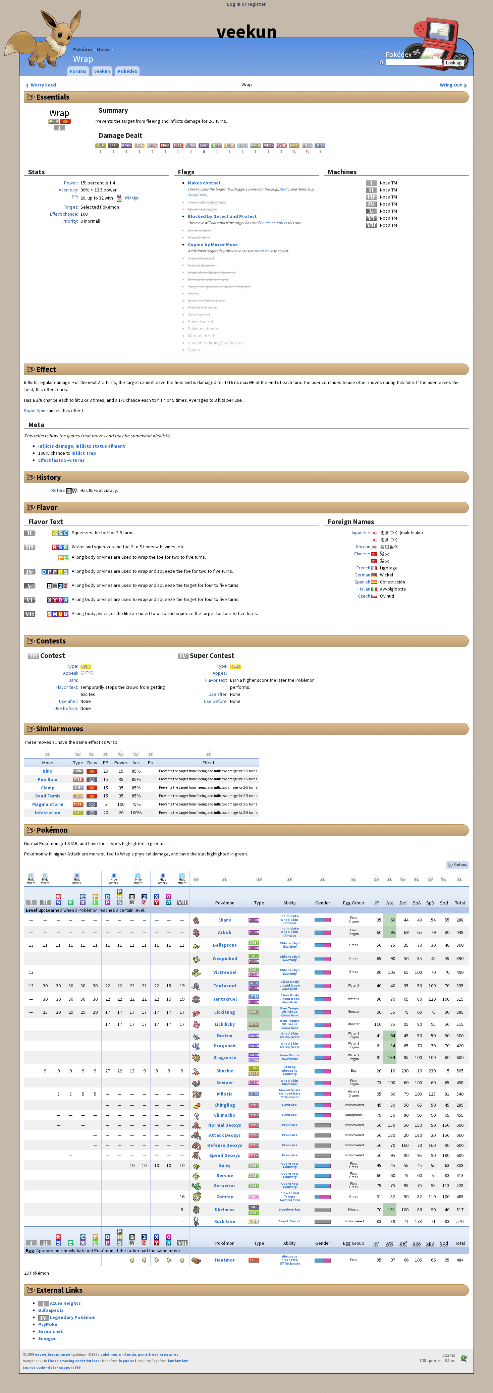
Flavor (47, 507)
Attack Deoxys (225, 1135)
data (52, 1367)
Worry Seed (43, 85)
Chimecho (224, 1115)
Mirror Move (263, 250)
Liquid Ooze (289, 985)
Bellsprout (225, 945)
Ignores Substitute (206, 300)
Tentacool (224, 986)
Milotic (224, 1094)
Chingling (224, 1105)
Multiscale (289, 1059)
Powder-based (203, 307)
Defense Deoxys (224, 1145)
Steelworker (289, 1209)
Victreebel (224, 972)
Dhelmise (225, 1210)
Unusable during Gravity (211, 272)
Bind (48, 771)
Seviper (224, 1082)
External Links (59, 1290)
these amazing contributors (73, 1360)
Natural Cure (289, 1200)
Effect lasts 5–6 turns (61, 460)
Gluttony (289, 946)
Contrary (289, 1074)
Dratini (224, 1036)
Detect (265, 222)
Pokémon (52, 830)
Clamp (48, 788)
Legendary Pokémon (73, 1317)
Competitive (289, 1093)
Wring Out (451, 85)
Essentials (52, 97)
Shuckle (224, 1071)
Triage (289, 1196)
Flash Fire (289, 1260)
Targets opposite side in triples (219, 286)
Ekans (224, 920)
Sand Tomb (47, 796)
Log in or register (246, 4)
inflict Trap (83, 453)
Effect (46, 369)
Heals (193, 293)
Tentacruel (225, 999)
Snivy (224, 1165)
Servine (225, 1175)
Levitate (289, 1105)
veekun (246, 31)
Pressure (289, 1125)
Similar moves (59, 728)
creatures (169, 1354)
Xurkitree (224, 1221)
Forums (78, 71)
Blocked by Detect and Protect (222, 216)
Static (284, 189)
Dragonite (224, 1057)
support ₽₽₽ (70, 1367)
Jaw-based (199, 315)
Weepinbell (225, 958)
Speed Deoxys (224, 1155)
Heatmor (225, 1260)
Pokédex (83, 49)
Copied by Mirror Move (213, 244)
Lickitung (224, 1012)
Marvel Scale (289, 1037)
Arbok (224, 932)
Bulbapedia (51, 1310)
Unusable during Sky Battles (216, 343)
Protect (281, 222)
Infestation (47, 813)
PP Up (131, 198)
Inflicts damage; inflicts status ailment (81, 446)
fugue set (127, 1360)
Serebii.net (50, 1331)
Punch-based (201, 258)
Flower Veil (289, 1193)
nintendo (127, 1354)
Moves (104, 49)
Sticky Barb (197, 194)
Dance (194, 350)
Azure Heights (65, 1303)
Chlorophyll (289, 943)
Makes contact (204, 183)
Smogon (47, 1338)
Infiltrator (289, 1084)
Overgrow (289, 1163)
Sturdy (289, 1067)
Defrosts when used (208, 279)
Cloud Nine (289, 1015)
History (48, 477)
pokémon (108, 1354)
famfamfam (177, 1360)
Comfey (224, 1196)
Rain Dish (289, 989)
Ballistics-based (204, 329)
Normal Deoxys (224, 1125)
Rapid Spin (34, 410)
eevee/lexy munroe (52, 1354)
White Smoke (289, 1263)
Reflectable (199, 230)
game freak (148, 1354)
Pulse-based (200, 322)
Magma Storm (47, 804)
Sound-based (201, 265)
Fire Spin (47, 779)
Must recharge (202, 209)
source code (34, 1367)
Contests (51, 641)
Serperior (224, 1185)
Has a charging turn (207, 202)
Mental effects (202, 336)
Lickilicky (225, 1024)
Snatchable (199, 237)
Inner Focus (289, 1055)
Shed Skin (289, 919)
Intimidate (289, 916)
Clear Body (289, 982)
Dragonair (225, 1046)
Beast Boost (289, 1221)
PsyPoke (47, 1324)
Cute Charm (289, 1097)
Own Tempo (289, 1008)
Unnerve (289, 923)
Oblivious (289, 1011)
